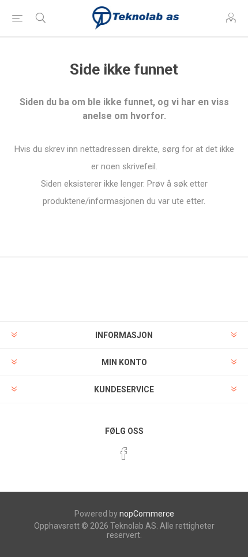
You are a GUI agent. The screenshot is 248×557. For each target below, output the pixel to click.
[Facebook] (124, 453)
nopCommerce (146, 513)
